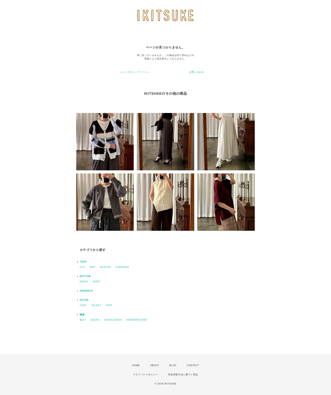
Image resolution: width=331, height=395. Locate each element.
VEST (109, 305)
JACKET (96, 305)
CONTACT (193, 365)
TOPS (83, 261)
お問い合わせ (196, 72)
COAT (83, 305)
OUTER (84, 300)
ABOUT (154, 365)
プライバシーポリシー (145, 374)
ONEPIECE (86, 290)
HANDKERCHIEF (136, 320)
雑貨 (82, 314)
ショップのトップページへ (134, 72)
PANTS (84, 281)
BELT (83, 320)
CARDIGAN (122, 267)
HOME (136, 365)
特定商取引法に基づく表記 (183, 374)
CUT (82, 267)
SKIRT (96, 281)
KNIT (93, 267)
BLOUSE (105, 267)
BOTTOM (85, 276)
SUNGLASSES (113, 320)
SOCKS (95, 320)
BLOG (172, 365)
